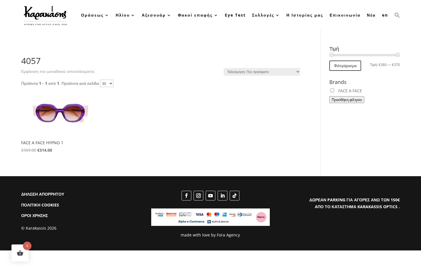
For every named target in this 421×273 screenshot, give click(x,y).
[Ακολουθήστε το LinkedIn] (222, 195)
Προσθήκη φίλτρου (347, 99)
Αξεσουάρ (154, 15)
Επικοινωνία (345, 15)
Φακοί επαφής (195, 15)
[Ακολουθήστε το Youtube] (210, 195)
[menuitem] (385, 15)
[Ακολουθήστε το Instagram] (198, 195)
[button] (397, 15)
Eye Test (235, 15)
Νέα (371, 15)
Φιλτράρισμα (345, 65)
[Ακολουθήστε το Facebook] (186, 195)
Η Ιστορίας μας (304, 15)
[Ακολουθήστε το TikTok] (234, 195)
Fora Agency (228, 235)
